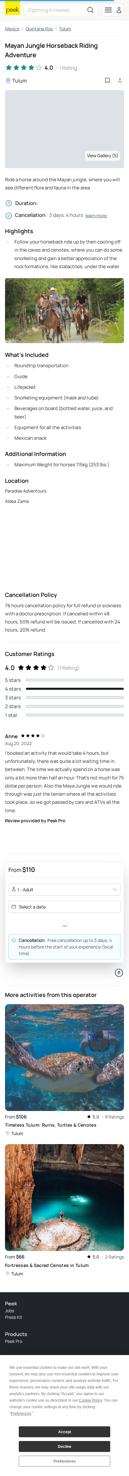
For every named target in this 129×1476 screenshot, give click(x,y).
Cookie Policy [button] (90, 1400)
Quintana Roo (39, 29)
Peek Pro (13, 1341)
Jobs (9, 1310)
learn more (96, 215)
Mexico (12, 29)
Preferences (65, 1461)
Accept (64, 1432)
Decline (64, 1446)
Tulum (65, 29)
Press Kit (13, 1317)
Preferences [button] (21, 1413)
